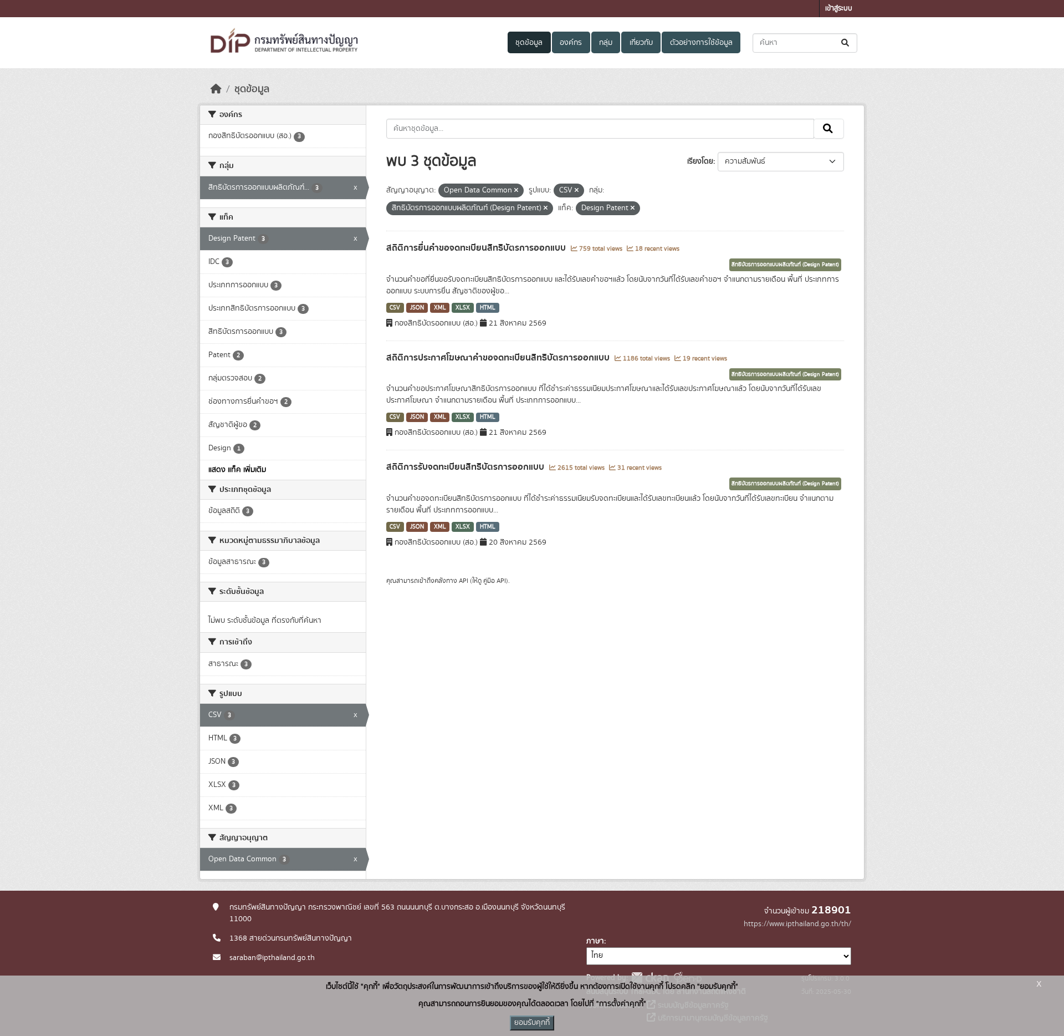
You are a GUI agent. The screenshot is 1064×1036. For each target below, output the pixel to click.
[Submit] (846, 43)
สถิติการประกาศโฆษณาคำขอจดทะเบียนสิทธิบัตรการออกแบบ (499, 358)
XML (440, 307)
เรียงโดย (700, 161)
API (463, 581)
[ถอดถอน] (516, 190)
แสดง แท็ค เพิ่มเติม (237, 469)
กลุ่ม (605, 42)
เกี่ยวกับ (641, 42)
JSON (417, 307)
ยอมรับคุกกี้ (532, 1022)
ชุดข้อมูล (529, 42)
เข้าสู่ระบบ (838, 8)
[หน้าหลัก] (216, 89)
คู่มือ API (494, 581)
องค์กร (571, 42)
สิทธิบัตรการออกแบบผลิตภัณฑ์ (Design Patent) (785, 264)
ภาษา (595, 941)
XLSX (463, 307)
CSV (395, 307)
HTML (487, 307)
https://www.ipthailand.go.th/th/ (797, 924)
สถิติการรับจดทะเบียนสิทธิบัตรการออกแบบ (466, 467)
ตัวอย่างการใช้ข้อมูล (701, 42)
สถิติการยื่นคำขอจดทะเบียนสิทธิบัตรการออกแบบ (477, 248)
